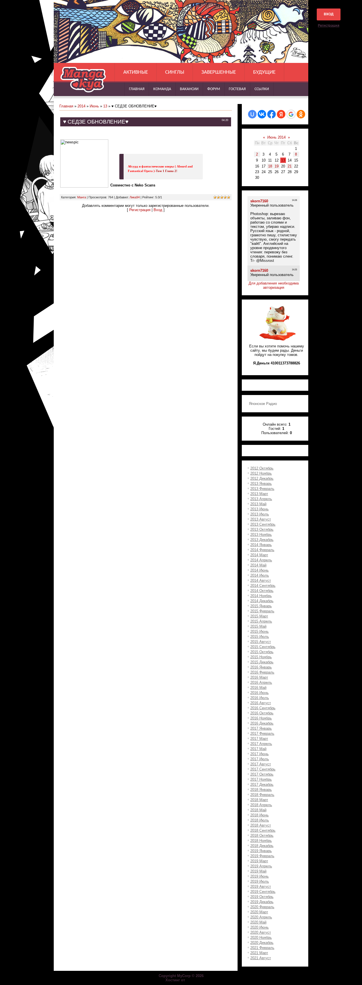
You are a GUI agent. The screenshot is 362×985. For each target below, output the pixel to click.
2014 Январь (261, 545)
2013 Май (258, 504)
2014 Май (258, 565)
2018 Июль (259, 820)
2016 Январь (261, 667)
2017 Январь (261, 728)
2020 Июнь (259, 927)
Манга (81, 197)
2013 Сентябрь (262, 524)
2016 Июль (259, 698)
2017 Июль (259, 759)
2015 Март (259, 616)
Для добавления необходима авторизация (274, 285)
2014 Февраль (262, 550)
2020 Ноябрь (261, 937)
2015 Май (258, 626)
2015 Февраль (262, 611)
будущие (264, 72)
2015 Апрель (261, 621)
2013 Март (259, 494)
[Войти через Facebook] (271, 114)
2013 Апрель (261, 499)
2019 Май (258, 871)
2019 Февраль (262, 856)
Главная (137, 89)
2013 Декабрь (261, 540)
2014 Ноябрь (261, 596)
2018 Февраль (262, 795)
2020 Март (259, 912)
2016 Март (259, 677)
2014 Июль (259, 575)
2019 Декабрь (261, 902)
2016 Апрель (261, 682)
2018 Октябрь (261, 835)
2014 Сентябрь (262, 585)
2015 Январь (261, 606)
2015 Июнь (259, 631)
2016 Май (258, 687)
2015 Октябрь (261, 652)
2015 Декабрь (261, 662)
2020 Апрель (261, 917)
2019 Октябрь (261, 897)
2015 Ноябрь (261, 657)
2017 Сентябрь (262, 769)
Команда (162, 89)
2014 (81, 106)
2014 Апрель (261, 560)
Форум (213, 89)
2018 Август (260, 825)
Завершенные (218, 72)
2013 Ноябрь (261, 534)
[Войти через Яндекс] (281, 114)
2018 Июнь (259, 815)
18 (270, 166)
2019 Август (260, 886)
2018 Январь (261, 789)
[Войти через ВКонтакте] (262, 114)
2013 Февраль (262, 489)
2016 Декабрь (261, 723)
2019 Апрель (261, 866)
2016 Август (260, 703)
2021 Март (259, 953)
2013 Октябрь (261, 529)
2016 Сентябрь (262, 708)
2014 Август (260, 580)
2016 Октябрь (261, 713)
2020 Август (260, 932)
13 (105, 106)
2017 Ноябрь (261, 779)
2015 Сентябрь (262, 647)
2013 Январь (261, 483)
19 (277, 166)
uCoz (191, 980)
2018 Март (259, 800)
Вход (328, 14)
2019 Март (259, 861)
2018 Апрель (261, 805)
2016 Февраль (262, 672)
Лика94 (135, 197)
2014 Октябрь (261, 591)
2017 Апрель (261, 744)
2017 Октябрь (261, 774)
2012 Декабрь (261, 478)
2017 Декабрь (261, 784)
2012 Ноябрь (261, 473)
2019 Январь (261, 851)
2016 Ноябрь (261, 718)
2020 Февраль (262, 907)
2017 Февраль (262, 733)
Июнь (94, 106)
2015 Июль (259, 636)
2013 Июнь (259, 509)
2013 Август (260, 519)
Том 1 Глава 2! (166, 171)
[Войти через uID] (252, 114)
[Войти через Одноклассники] (301, 114)
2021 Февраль (262, 948)
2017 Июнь (259, 754)
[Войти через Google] (291, 114)
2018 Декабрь (261, 846)
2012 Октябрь (261, 468)
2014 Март (259, 555)
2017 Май (258, 749)
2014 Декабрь (261, 601)
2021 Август (260, 958)
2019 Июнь (259, 876)
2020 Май (258, 922)
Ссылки (262, 89)
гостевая (237, 89)
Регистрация (328, 26)
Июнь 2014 (276, 137)
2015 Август (260, 642)
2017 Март (259, 738)
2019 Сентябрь (262, 892)
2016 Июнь (259, 693)
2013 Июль (259, 514)
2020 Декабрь (261, 943)
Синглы (174, 72)
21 (290, 166)
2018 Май (258, 810)
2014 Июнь (259, 570)
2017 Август (260, 764)
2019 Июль (259, 881)
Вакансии (189, 89)
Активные (135, 72)
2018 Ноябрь (261, 840)
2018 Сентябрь (262, 830)
